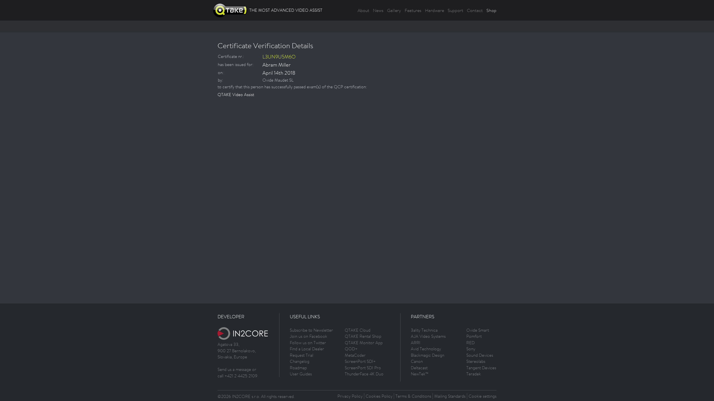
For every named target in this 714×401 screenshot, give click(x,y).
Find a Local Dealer (307, 349)
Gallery (394, 10)
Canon (417, 361)
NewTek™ (419, 374)
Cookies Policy (379, 396)
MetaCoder (355, 355)
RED (470, 343)
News (378, 10)
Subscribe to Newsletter (311, 330)
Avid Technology (426, 349)
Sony (470, 349)
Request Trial (301, 355)
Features (413, 10)
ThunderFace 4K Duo (364, 374)
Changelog (299, 361)
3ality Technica (424, 330)
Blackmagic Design (427, 355)
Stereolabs (475, 361)
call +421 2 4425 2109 (237, 376)
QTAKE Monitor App (364, 343)
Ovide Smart (477, 330)
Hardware (434, 10)
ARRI (415, 343)
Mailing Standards (449, 396)
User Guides (301, 374)
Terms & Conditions (413, 396)
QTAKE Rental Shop (363, 336)
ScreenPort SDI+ (360, 361)
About (363, 10)
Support (455, 10)
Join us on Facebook (308, 336)
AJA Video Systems (428, 336)
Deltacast (419, 368)
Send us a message (234, 369)
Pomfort (474, 336)
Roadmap (298, 368)
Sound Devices (479, 355)
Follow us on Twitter (308, 343)
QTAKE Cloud (357, 330)
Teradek (473, 374)
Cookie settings (482, 396)
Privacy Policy (350, 396)
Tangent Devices (481, 368)
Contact (475, 10)
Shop (491, 10)
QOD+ (351, 349)
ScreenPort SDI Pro (363, 368)
